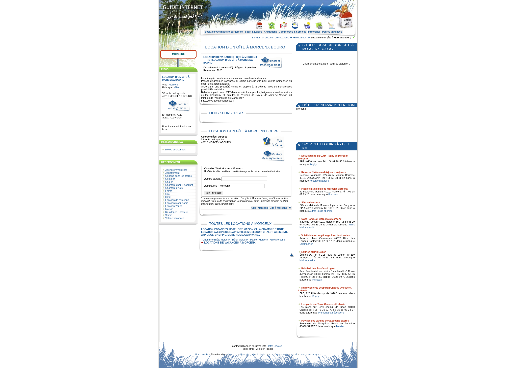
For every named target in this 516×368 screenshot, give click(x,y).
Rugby (313, 164)
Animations (270, 31)
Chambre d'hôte (174, 188)
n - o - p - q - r (281, 354)
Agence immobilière (176, 170)
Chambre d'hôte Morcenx (216, 239)
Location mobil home (176, 203)
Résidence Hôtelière (176, 212)
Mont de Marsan (277, 95)
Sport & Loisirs (253, 31)
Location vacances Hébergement (224, 31)
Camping (170, 179)
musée (223, 98)
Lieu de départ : (212, 178)
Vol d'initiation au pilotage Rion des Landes (325, 235)
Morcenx (178, 54)
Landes (256, 37)
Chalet (169, 182)
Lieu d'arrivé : (211, 185)
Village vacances (174, 218)
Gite (176, 87)
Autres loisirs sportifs (320, 211)
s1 (296, 354)
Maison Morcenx (259, 239)
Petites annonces (332, 31)
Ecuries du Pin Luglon (313, 252)
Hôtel (168, 197)
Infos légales (275, 346)
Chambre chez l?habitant (179, 185)
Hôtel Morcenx (240, 239)
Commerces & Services (292, 31)
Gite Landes (300, 37)
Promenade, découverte (331, 312)
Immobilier (314, 31)
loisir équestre (307, 260)
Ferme (168, 191)
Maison (169, 209)
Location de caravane (177, 200)
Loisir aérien (306, 244)
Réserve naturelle (319, 180)
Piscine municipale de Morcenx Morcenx (324, 188)
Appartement (172, 173)
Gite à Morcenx (278, 208)
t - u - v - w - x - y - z (310, 354)
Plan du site (201, 354)
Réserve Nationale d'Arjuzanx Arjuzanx (323, 172)
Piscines (333, 194)
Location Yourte (173, 206)
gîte (213, 78)
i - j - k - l (261, 354)
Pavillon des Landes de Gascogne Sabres (325, 320)
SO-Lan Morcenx (310, 202)
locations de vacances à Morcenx (230, 242)
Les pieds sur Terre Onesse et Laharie (323, 304)
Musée (340, 326)
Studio (168, 215)
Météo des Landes (175, 149)
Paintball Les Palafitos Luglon (318, 268)
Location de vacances (277, 37)
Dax (258, 95)
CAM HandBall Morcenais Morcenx (321, 219)
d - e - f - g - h (247, 354)
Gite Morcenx (277, 239)
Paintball (317, 279)
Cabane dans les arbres (178, 176)
